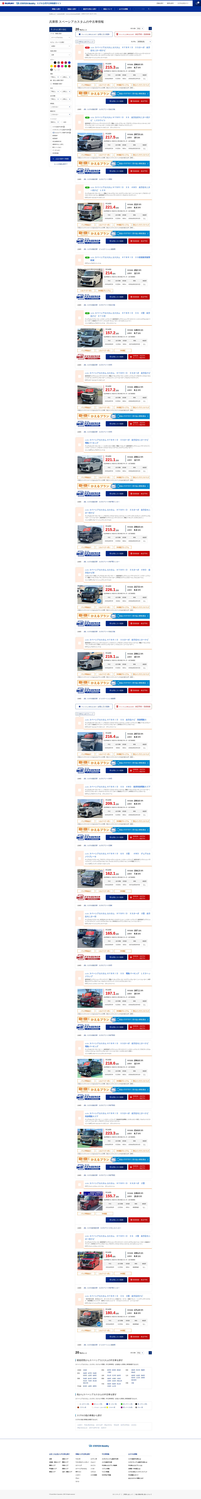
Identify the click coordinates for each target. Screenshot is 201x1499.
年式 (51, 88)
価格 (51, 73)
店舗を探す (160, 3)
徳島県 (133, 1370)
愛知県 (119, 1370)
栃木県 (90, 1378)
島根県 (114, 1384)
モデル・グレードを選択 (57, 42)
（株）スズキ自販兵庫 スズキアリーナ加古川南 (99, 109)
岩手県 (90, 1373)
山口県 (114, 1386)
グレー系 (140, 1407)
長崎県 (143, 1375)
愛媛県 (143, 1370)
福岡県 (133, 1375)
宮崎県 (143, 1377)
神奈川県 (85, 1383)
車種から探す (56, 9)
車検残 (52, 103)
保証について (107, 9)
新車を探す (170, 3)
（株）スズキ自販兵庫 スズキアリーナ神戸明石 (99, 1035)
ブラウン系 (83, 1407)
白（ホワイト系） (85, 1404)
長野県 (95, 1386)
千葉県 (90, 1381)
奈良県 (114, 1381)
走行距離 (52, 96)
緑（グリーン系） (128, 1404)
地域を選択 (53, 51)
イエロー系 (112, 1407)
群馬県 (95, 1378)
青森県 (85, 1373)
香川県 (138, 1370)
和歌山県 (119, 1381)
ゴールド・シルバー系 (100, 1407)
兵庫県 (109, 1381)
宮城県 (95, 1373)
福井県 (119, 1375)
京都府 (114, 1378)
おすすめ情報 (123, 9)
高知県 (133, 1372)
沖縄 (132, 1383)
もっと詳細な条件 (60, 164)
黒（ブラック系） (143, 1404)
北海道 (85, 1370)
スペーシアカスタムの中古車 (73, 13)
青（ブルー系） (113, 1404)
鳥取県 (109, 1384)
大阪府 (119, 1378)
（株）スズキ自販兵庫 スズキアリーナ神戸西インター (101, 502)
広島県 (109, 1386)
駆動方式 (52, 111)
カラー (52, 59)
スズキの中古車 (60, 13)
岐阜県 (109, 1370)
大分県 (138, 1377)
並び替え (133, 41)
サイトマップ (116, 1494)
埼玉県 (85, 1381)
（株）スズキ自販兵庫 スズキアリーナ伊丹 (97, 365)
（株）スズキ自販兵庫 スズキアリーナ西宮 (97, 179)
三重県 (109, 1372)
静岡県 (114, 1370)
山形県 (90, 1375)
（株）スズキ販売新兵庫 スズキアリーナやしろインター (102, 1228)
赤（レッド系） (98, 1404)
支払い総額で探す (58, 80)
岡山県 (119, 1384)
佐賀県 (138, 1375)
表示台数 (133, 28)
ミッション (53, 118)
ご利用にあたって (128, 1494)
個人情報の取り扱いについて (143, 1494)
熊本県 (133, 1377)
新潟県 (85, 1386)
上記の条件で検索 (62, 159)
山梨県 (90, 1386)
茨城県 (85, 1378)
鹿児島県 (133, 1380)
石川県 (114, 1375)
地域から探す (72, 9)
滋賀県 (109, 1378)
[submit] (149, 9)
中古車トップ (52, 13)
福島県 (95, 1375)
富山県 (109, 1375)
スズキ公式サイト (183, 3)
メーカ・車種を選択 (56, 33)
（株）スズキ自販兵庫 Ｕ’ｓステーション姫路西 (99, 249)
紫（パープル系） (128, 1407)
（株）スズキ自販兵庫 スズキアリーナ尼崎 (97, 845)
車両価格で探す (57, 84)
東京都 (95, 1381)
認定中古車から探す (89, 9)
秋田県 (85, 1375)
